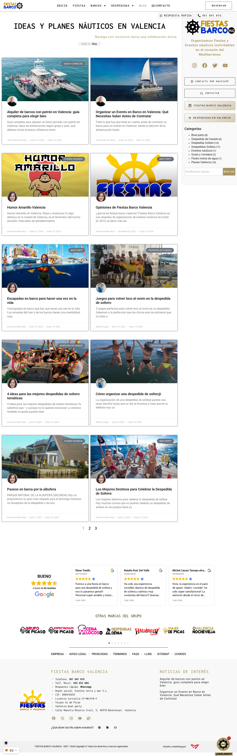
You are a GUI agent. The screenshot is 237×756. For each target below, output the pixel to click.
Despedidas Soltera (203, 146)
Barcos (96, 5)
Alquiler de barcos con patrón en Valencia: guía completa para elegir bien (43, 114)
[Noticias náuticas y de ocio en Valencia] (88, 718)
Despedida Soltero (202, 142)
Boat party (197, 135)
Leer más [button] (80, 600)
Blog (143, 5)
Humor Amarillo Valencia (26, 207)
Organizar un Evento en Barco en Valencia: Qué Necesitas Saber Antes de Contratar (132, 114)
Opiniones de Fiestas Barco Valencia (124, 207)
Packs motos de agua (204, 158)
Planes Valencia (201, 162)
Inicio (62, 5)
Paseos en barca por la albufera (31, 489)
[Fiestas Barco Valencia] (13, 5)
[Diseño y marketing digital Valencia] (195, 747)
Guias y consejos (201, 154)
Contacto (163, 5)
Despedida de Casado (204, 139)
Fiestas (79, 5)
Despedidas (120, 5)
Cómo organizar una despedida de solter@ (128, 394)
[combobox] (203, 171)
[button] (23, 630)
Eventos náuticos (201, 150)
